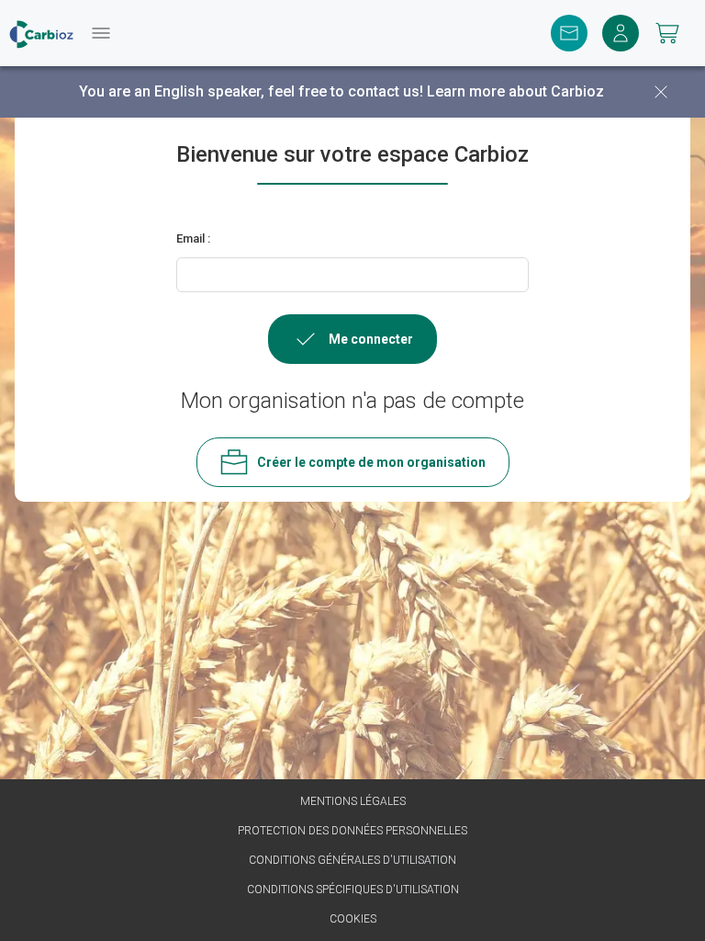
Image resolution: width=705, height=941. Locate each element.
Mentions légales (353, 801)
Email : (193, 238)
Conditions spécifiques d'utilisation (353, 889)
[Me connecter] (620, 33)
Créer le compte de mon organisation (371, 462)
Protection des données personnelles (352, 830)
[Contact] (569, 33)
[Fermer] (661, 92)
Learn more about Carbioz (515, 91)
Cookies (353, 919)
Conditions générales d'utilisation (352, 860)
